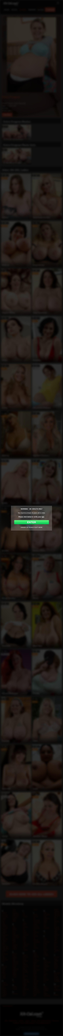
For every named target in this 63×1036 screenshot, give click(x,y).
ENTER (31, 522)
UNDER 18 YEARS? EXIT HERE (31, 527)
